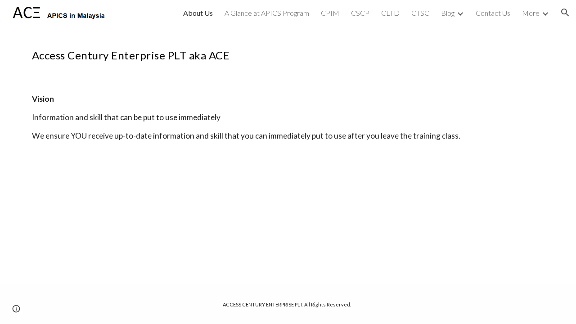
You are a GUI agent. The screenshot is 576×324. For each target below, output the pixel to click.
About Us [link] (198, 13)
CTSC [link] (420, 13)
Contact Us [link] (493, 13)
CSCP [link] (360, 13)
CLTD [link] (390, 13)
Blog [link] (447, 13)
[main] (288, 52)
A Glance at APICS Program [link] (267, 13)
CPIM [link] (330, 13)
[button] (565, 12)
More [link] (531, 13)
